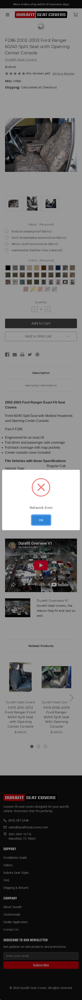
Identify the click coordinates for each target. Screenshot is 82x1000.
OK (41, 520)
